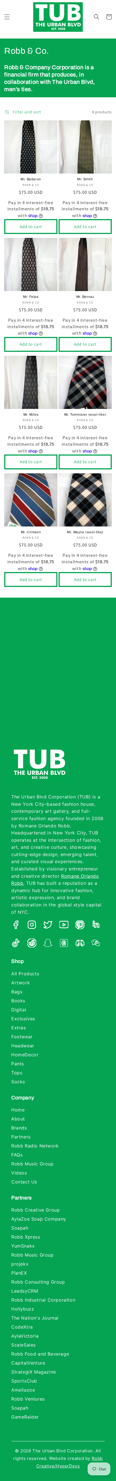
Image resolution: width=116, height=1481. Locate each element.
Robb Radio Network (35, 1146)
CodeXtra (22, 1327)
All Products (25, 973)
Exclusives (23, 1018)
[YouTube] (63, 925)
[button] (7, 17)
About (18, 1119)
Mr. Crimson (31, 532)
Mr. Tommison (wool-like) (85, 415)
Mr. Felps (30, 297)
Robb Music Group (32, 1164)
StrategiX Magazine (33, 1372)
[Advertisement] (58, 678)
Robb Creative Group (35, 1210)
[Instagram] (31, 925)
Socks (18, 1081)
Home (17, 1110)
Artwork (20, 982)
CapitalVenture (28, 1363)
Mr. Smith (85, 179)
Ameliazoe (23, 1390)
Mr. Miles (30, 415)
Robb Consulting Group (38, 1282)
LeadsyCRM (24, 1291)
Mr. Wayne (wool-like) (85, 532)
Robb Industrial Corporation (43, 1300)
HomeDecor (24, 1054)
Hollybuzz (22, 1309)
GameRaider (25, 1417)
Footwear (22, 1036)
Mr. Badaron (31, 179)
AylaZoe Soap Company (38, 1219)
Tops (16, 1072)
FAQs (17, 1155)
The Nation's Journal (35, 1318)
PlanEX (19, 1273)
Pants (17, 1063)
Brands (19, 1128)
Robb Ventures (28, 1399)
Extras (18, 1027)
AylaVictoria (25, 1336)
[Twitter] (47, 925)
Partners (21, 1137)
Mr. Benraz (85, 297)
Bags (16, 991)
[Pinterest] (79, 925)
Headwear (22, 1045)
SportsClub (24, 1381)
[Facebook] (15, 925)
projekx (19, 1264)
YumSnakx (23, 1246)
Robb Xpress (25, 1237)
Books (18, 1000)
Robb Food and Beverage (40, 1354)
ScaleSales (23, 1345)
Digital (18, 1009)
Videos (19, 1173)
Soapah (19, 1228)
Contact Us (24, 1182)
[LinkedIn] (96, 925)
